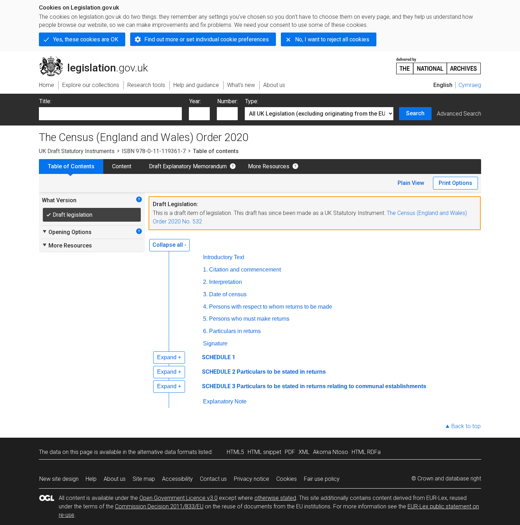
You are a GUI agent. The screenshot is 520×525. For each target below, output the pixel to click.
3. (205, 294)
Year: (195, 101)
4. (205, 307)
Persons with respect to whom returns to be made (270, 307)
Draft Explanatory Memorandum (188, 166)
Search (415, 113)
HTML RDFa (366, 452)
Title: (45, 101)
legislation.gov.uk (97, 59)
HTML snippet (264, 452)
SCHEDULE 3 (218, 386)
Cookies (286, 479)
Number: (227, 101)
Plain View (411, 183)
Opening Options (67, 231)
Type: (251, 101)
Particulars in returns (235, 331)
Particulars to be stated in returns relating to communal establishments (331, 386)
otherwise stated (275, 498)
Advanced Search (459, 113)
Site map (144, 479)
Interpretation (225, 282)
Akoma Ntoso (330, 452)
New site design (59, 479)
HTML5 (235, 452)
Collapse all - (169, 244)
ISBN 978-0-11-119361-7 (154, 151)
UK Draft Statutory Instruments (77, 151)
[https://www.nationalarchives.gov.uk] (438, 63)
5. (205, 319)
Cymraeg (469, 85)
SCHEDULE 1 (218, 357)
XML (304, 452)
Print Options (455, 183)
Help (91, 479)
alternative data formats (167, 452)
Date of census (228, 294)
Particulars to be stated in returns (281, 372)
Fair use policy (322, 479)
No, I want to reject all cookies (332, 39)
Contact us (213, 479)
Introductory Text (223, 257)
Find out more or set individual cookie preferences (206, 39)
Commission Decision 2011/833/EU (159, 506)
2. (205, 282)
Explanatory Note (225, 401)
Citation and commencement (245, 270)
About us (115, 479)
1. (205, 270)
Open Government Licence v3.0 (178, 498)
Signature (215, 343)
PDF (290, 452)
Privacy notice (251, 479)
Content (121, 166)
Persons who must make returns (249, 319)
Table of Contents (71, 166)
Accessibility (177, 479)
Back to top (466, 426)
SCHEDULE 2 (218, 371)
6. (205, 331)
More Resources (268, 166)
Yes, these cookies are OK (85, 39)
